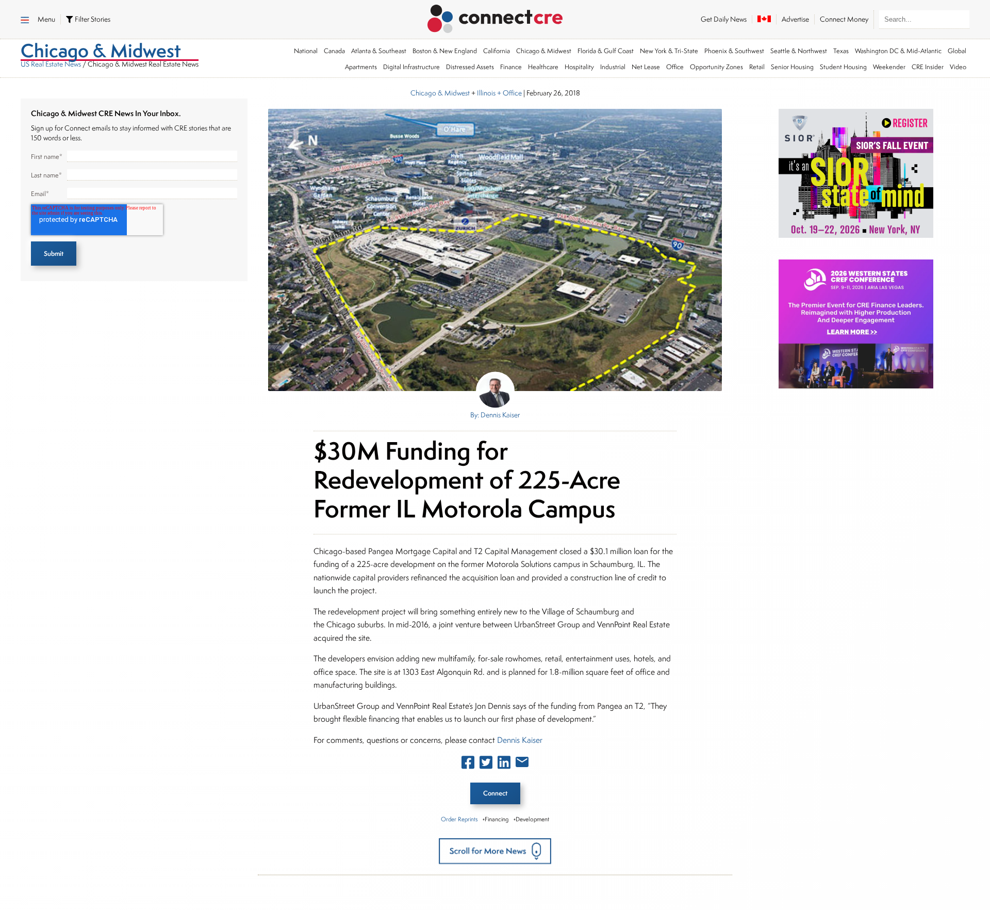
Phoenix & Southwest (734, 50)
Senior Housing (792, 66)
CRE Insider (928, 66)
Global (957, 50)
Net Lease (646, 66)
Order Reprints (459, 819)
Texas (841, 50)
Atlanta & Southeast (378, 50)
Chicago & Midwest (543, 50)
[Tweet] (486, 764)
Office (675, 66)
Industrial (612, 66)
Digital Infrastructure (411, 66)
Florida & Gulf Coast (606, 50)
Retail (757, 66)
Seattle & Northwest (798, 50)
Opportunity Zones (716, 66)
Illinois (486, 93)
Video (958, 66)
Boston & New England (444, 50)
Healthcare (543, 66)
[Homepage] (495, 17)
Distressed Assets (470, 66)
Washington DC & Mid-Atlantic (898, 50)
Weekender (889, 66)
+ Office (509, 93)
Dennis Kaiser (519, 740)
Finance (511, 66)
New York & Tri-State (669, 50)
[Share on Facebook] (467, 764)
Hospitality (579, 66)
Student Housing (843, 66)
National (306, 50)
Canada (334, 50)
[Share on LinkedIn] (504, 764)
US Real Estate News (51, 64)
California (496, 50)
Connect (495, 793)
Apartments (361, 66)
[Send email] (522, 764)
